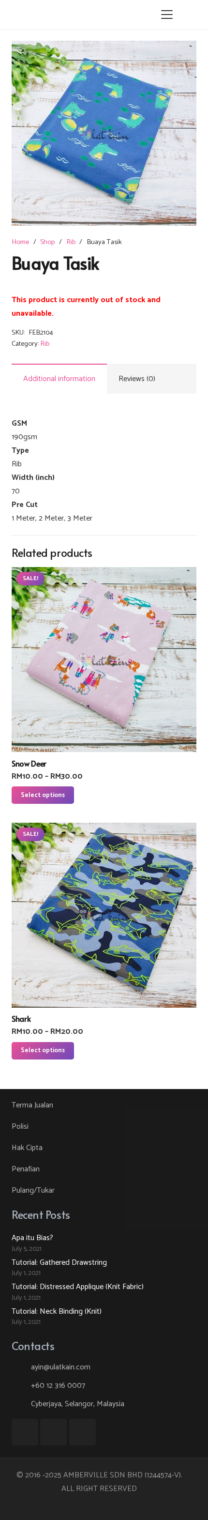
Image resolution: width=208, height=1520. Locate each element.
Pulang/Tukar (33, 1190)
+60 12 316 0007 (58, 1385)
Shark (21, 1018)
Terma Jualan (32, 1105)
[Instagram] (82, 1432)
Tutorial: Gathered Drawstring (59, 1262)
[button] (167, 14)
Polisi (20, 1126)
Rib (70, 242)
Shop (47, 242)
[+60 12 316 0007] (21, 1385)
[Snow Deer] (104, 659)
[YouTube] (53, 1432)
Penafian (26, 1169)
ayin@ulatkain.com (60, 1367)
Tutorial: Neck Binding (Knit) (57, 1311)
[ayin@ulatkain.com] (21, 1367)
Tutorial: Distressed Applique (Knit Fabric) (78, 1286)
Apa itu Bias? (32, 1237)
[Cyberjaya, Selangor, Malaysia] (21, 1404)
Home (20, 242)
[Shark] (104, 915)
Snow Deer (29, 763)
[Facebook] (25, 1432)
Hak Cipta (27, 1147)
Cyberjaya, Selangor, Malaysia (77, 1404)
